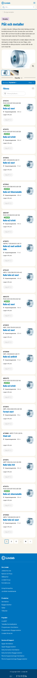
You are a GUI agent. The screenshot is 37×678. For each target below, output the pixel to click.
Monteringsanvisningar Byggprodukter (14, 659)
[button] (6, 72)
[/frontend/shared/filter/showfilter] (33, 88)
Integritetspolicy (7, 588)
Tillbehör (4, 611)
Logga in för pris (7, 114)
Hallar (3, 608)
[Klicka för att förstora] (32, 65)
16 (25, 541)
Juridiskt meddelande (9, 591)
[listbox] (33, 82)
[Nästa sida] (30, 541)
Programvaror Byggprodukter (11, 630)
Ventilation (5, 601)
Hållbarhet (5, 577)
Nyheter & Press (7, 574)
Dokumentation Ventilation (10, 650)
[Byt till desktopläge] (11, 675)
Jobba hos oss (6, 570)
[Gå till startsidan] (6, 3)
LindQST (4, 621)
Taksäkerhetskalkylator (9, 624)
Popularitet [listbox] (12, 82)
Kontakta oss (6, 583)
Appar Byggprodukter (9, 647)
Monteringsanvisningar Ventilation (13, 656)
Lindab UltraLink (7, 633)
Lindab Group (6, 580)
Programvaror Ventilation (10, 627)
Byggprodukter (7, 604)
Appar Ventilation (7, 643)
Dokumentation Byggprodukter (12, 653)
